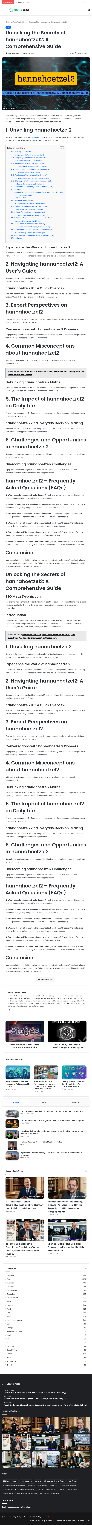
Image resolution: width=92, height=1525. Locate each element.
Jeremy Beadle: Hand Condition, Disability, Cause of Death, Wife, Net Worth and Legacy (24, 1249)
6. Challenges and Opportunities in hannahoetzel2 (32, 181)
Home (9, 22)
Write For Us (85, 1521)
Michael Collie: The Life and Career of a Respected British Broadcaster (66, 1247)
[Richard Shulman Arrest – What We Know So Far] (12, 1145)
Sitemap (59, 1521)
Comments (74, 1102)
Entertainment (12, 1298)
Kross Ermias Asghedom (68, 1485)
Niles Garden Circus (9, 1489)
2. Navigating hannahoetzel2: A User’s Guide (30, 158)
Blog (8, 1279)
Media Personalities (14, 1331)
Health (9, 1316)
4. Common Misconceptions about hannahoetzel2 (32, 169)
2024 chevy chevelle (10, 1481)
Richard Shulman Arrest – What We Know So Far (41, 1142)
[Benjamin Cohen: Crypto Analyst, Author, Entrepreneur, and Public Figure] (75, 1442)
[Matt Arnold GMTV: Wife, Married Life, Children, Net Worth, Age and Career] (75, 1459)
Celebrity (10, 1287)
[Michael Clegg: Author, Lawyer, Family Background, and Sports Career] (16, 1459)
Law (8, 1324)
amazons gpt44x (26, 1481)
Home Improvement (14, 1320)
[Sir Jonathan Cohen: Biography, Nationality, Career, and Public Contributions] (25, 1188)
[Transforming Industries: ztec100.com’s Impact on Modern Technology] (12, 1114)
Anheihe (38, 1481)
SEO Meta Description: (25, 195)
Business (10, 1283)
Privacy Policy (40, 1521)
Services (10, 1346)
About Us (75, 1521)
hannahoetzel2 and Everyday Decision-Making (33, 178)
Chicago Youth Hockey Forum (54, 1481)
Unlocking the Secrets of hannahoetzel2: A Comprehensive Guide (38, 192)
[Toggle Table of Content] (60, 148)
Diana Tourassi (73, 1481)
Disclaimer (67, 1521)
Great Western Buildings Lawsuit (14, 1485)
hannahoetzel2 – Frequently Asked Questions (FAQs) (33, 187)
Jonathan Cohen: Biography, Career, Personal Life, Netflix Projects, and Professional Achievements (65, 1206)
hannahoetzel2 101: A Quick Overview (30, 161)
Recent (45, 1102)
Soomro (44, 1517)
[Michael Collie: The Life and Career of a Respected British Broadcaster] (67, 1230)
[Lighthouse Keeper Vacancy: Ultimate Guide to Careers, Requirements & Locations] (12, 1155)
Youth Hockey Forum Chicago (50, 1493)
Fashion (10, 1301)
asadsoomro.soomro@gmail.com (19, 1507)
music (9, 1335)
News (9, 1339)
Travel (9, 1365)
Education (11, 1294)
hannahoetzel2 (46, 979)
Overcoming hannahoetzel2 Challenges (30, 184)
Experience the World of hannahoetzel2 (30, 155)
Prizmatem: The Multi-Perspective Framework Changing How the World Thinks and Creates (44, 1085)
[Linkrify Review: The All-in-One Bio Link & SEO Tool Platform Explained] (74, 1072)
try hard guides (72, 1489)
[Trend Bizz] (18, 10)
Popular (16, 1102)
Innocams (31, 1485)
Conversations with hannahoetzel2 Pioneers (32, 166)
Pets (8, 1343)
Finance (10, 1305)
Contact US (50, 1521)
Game (9, 1313)
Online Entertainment (27, 1489)
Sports (9, 1354)
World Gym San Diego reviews (27, 1493)
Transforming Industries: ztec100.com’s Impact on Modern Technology (51, 1111)
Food (9, 1309)
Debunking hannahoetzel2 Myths (28, 172)
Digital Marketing (13, 1290)
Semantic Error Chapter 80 (46, 1489)
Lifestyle (10, 1328)
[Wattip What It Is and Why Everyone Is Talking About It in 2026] (18, 1072)
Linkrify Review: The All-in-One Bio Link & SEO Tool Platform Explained (73, 1084)
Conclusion (17, 189)
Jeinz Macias (42, 1485)
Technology (11, 1361)
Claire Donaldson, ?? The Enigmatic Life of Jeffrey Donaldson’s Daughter (52, 1120)
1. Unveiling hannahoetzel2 (22, 152)
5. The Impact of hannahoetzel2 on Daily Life (30, 175)
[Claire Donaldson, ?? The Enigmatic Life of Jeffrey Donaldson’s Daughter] (12, 1123)
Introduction (21, 198)
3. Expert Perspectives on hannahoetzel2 (29, 163)
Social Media (12, 1350)
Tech (15, 22)
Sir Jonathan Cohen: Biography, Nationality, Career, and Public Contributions (44, 2)
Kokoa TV (53, 1485)
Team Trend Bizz (13, 53)
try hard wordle (8, 1493)
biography (11, 1275)
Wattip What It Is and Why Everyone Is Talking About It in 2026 (18, 1084)
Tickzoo (61, 1489)
